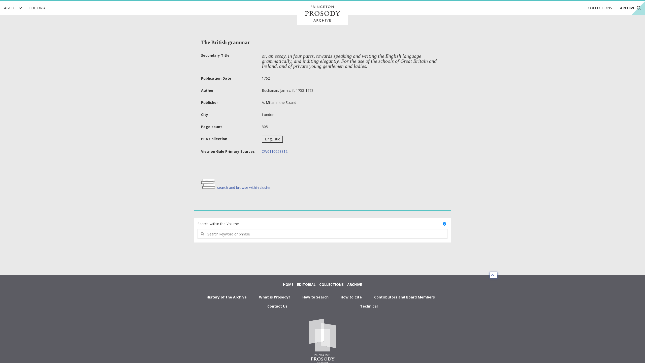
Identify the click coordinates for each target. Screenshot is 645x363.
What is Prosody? (274, 297)
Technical (369, 306)
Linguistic (272, 139)
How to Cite (351, 297)
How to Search (315, 297)
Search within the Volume (218, 223)
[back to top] (493, 275)
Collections (600, 8)
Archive (354, 284)
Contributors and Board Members (404, 297)
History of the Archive (227, 297)
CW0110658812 (274, 151)
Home (288, 284)
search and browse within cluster (244, 187)
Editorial (38, 8)
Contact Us (277, 306)
